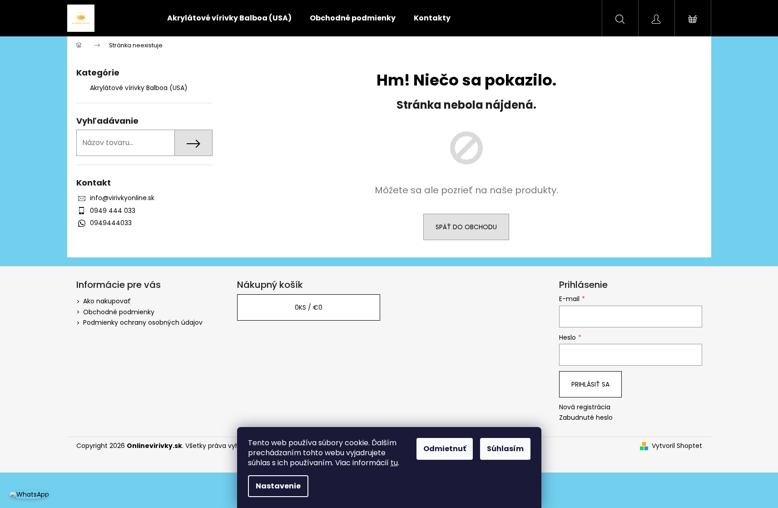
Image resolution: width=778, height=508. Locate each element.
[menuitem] (229, 18)
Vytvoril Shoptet (677, 446)
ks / (308, 307)
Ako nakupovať (107, 301)
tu (394, 463)
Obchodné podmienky (118, 312)
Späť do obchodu (466, 226)
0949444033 (111, 222)
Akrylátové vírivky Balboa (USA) (139, 87)
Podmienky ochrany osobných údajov (143, 322)
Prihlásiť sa (590, 384)
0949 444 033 (112, 210)
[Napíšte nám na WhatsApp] (29, 494)
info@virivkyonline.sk (122, 197)
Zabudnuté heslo (586, 417)
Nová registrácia (584, 407)
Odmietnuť (444, 448)
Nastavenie (278, 486)
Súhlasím (505, 448)
